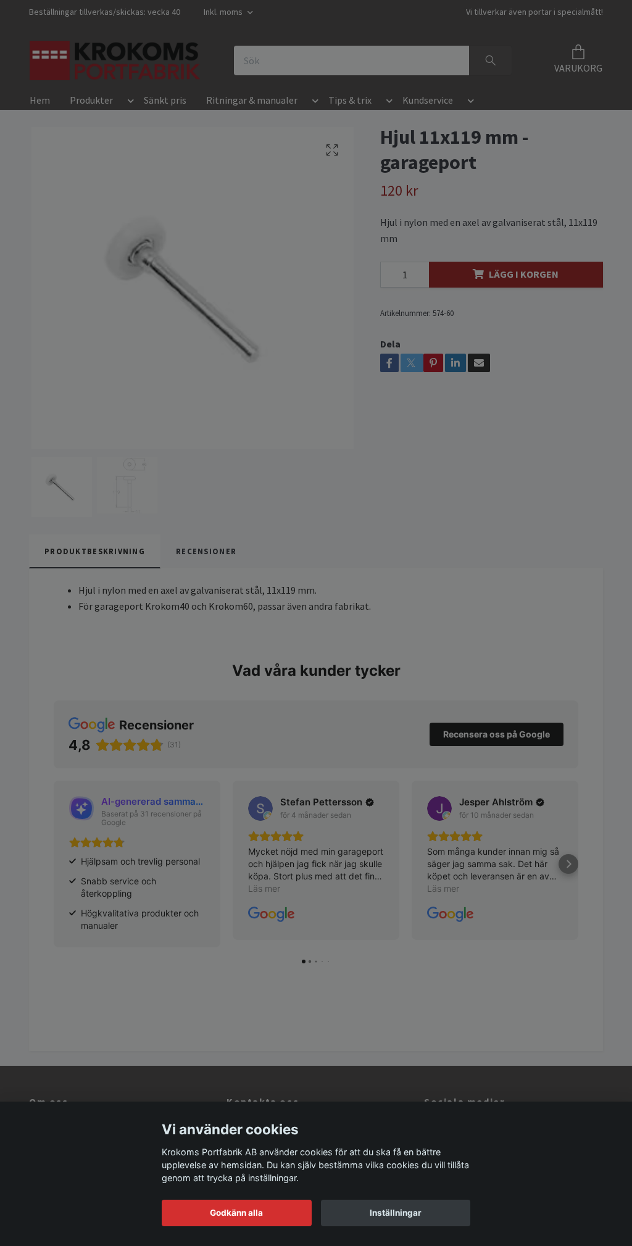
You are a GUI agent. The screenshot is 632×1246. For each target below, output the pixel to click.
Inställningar (396, 1213)
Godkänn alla (236, 1213)
